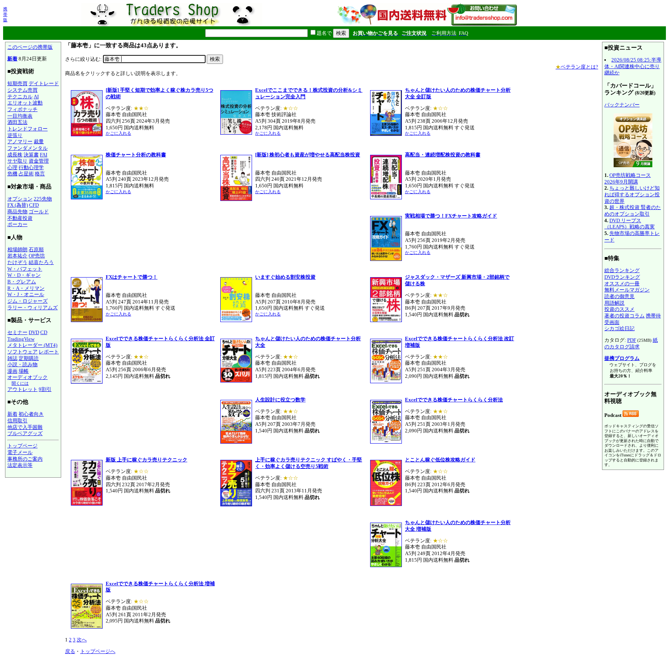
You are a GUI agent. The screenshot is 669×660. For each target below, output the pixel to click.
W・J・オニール (25, 294)
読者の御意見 (619, 296)
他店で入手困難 (25, 427)
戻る (70, 651)
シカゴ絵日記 (619, 328)
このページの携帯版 (30, 47)
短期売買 (17, 83)
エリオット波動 (25, 103)
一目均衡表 (20, 116)
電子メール (20, 452)
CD (43, 332)
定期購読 (29, 358)
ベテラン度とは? (577, 67)
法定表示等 (20, 465)
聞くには (20, 383)
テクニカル (20, 96)
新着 (12, 59)
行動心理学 (31, 167)
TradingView (20, 339)
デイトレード (44, 83)
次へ (82, 640)
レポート (49, 352)
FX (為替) (17, 205)
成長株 (14, 155)
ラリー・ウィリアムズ (32, 307)
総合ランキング (622, 270)
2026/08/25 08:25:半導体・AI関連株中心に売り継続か (632, 66)
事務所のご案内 (25, 459)
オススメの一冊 (622, 283)
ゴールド (39, 211)
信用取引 (17, 420)
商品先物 (17, 211)
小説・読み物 (22, 364)
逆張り (14, 135)
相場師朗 (17, 249)
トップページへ (97, 651)
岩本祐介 (17, 256)
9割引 (45, 389)
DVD (34, 332)
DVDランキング (622, 277)
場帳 (24, 371)
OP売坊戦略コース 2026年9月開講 (627, 178)
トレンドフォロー (27, 129)
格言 (40, 174)
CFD (34, 205)
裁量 (39, 141)
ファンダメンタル (27, 148)
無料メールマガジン (627, 290)
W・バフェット (24, 269)
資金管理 (39, 161)
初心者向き (31, 414)
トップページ (22, 446)
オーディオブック (27, 377)
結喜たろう (41, 262)
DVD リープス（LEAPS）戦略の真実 (629, 224)
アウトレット (22, 389)
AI (36, 96)
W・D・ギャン (24, 275)
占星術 (26, 174)
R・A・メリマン (26, 288)
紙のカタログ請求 (631, 343)
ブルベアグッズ (25, 433)
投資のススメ (619, 309)
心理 (12, 167)
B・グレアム (21, 282)
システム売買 (22, 90)
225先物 (43, 199)
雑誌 (12, 358)
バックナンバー (622, 105)
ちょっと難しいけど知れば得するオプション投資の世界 (632, 194)
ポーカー (17, 224)
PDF (631, 340)
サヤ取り (17, 161)
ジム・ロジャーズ (27, 301)
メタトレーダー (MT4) (32, 345)
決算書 (31, 155)
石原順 (36, 249)
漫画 (12, 371)
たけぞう (17, 262)
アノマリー (20, 141)
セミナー (17, 332)
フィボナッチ (22, 109)
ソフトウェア (22, 352)
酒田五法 (17, 122)
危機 (12, 174)
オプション (20, 199)
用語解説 (614, 303)
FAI (43, 155)
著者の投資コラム (624, 316)
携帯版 (5, 14)
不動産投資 (20, 218)
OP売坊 (37, 256)
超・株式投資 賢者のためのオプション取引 (632, 210)
